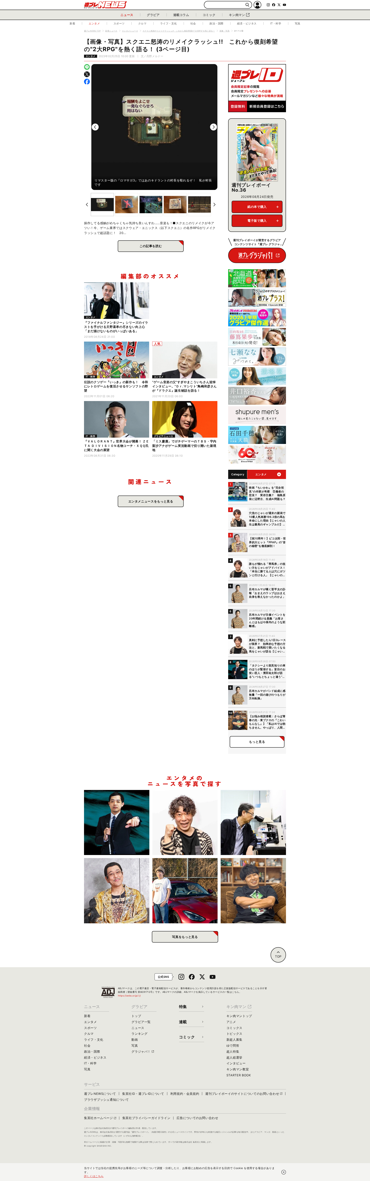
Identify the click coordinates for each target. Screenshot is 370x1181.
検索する (247, 5)
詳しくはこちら (94, 1176)
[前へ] (95, 127)
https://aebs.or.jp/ (129, 995)
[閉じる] (283, 1172)
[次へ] (213, 127)
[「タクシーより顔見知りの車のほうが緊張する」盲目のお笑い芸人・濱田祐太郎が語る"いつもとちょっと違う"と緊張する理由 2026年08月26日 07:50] (116, 822)
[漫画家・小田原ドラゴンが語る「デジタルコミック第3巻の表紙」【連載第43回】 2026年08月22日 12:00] (185, 890)
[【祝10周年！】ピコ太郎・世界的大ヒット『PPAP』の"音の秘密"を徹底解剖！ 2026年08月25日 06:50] (116, 890)
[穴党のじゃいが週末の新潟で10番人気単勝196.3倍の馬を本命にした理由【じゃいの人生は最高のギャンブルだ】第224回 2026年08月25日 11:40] (185, 822)
